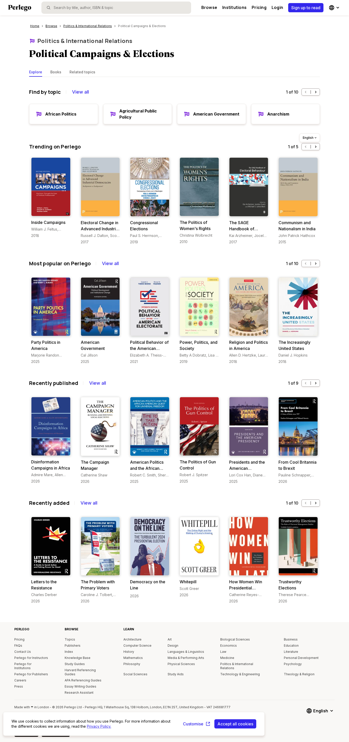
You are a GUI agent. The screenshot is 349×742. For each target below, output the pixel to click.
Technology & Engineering (240, 674)
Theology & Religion (299, 674)
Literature (291, 652)
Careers (20, 680)
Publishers (72, 645)
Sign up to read (305, 7)
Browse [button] (209, 7)
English (308, 138)
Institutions (234, 7)
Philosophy (131, 664)
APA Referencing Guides (83, 680)
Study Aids (176, 674)
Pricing (259, 7)
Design (173, 645)
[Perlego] (19, 8)
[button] (305, 92)
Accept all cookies (235, 723)
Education (291, 645)
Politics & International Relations (84, 41)
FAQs (18, 645)
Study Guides (75, 664)
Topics (70, 639)
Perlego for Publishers (31, 674)
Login (277, 7)
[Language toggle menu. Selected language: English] (335, 7)
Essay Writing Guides (80, 686)
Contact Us (22, 652)
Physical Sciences (181, 664)
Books (55, 72)
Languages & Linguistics (186, 652)
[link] (51, 197)
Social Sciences (135, 674)
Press (18, 686)
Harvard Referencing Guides (80, 672)
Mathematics (133, 658)
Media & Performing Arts (186, 658)
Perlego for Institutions (22, 666)
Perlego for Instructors (31, 658)
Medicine (227, 658)
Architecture (132, 639)
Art (170, 639)
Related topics (82, 72)
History (128, 652)
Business (291, 639)
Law (223, 652)
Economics (228, 645)
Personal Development (301, 658)
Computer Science (137, 645)
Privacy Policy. (99, 726)
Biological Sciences (235, 639)
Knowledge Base (77, 658)
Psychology (293, 664)
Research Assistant (79, 692)
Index (69, 652)
